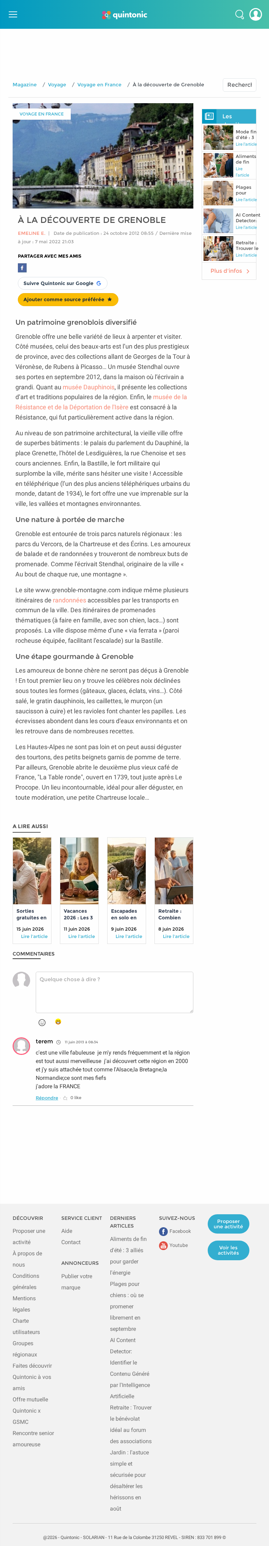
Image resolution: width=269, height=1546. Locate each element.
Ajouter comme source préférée (63, 299)
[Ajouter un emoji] (42, 1023)
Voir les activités (228, 1250)
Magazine (25, 84)
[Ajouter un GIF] (58, 1022)
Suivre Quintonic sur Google (58, 283)
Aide (66, 1231)
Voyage (57, 84)
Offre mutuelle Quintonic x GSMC (30, 1410)
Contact (71, 1242)
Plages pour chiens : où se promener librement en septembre (127, 1306)
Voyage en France (99, 84)
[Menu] (12, 14)
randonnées (69, 600)
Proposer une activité (228, 1223)
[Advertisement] (134, 44)
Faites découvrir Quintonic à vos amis (32, 1377)
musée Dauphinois (89, 387)
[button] (239, 14)
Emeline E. (32, 233)
